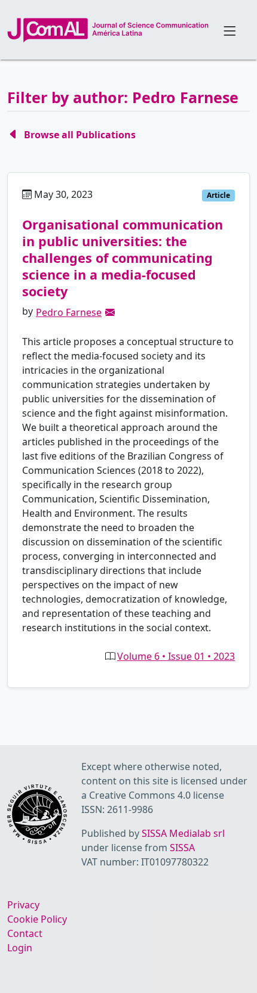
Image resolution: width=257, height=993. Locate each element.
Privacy (23, 904)
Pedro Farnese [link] (69, 312)
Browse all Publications (80, 134)
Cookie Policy (37, 919)
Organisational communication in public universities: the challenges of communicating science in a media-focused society (122, 258)
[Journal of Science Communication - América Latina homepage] (108, 30)
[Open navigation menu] (229, 30)
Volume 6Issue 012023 (176, 656)
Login (19, 947)
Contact (24, 933)
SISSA (182, 847)
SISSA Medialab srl (183, 833)
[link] (110, 312)
